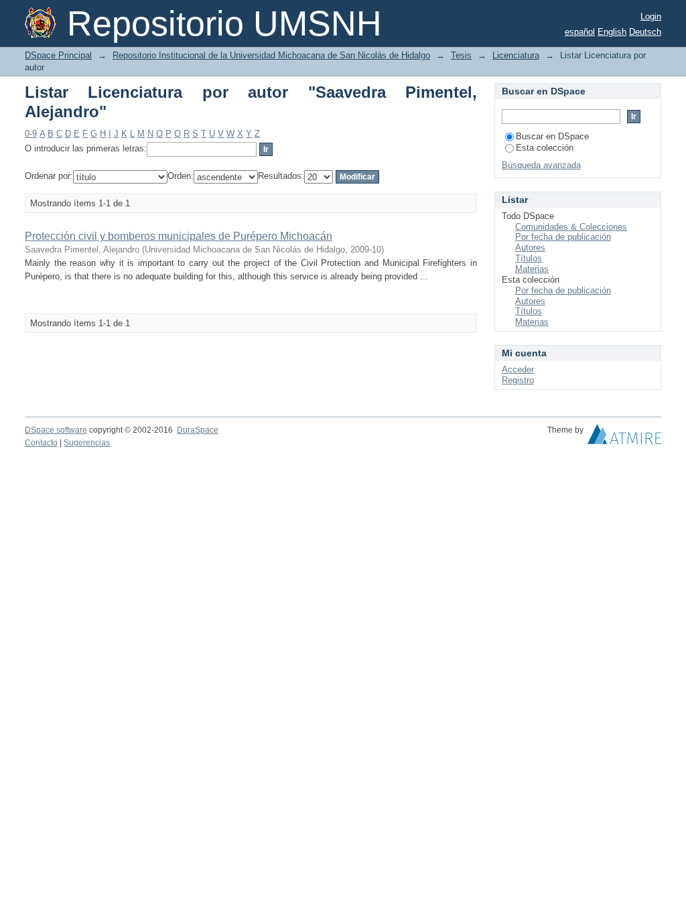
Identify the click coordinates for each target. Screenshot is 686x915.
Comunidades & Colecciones (571, 227)
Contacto (41, 442)
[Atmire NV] (624, 437)
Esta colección (544, 148)
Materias (532, 269)
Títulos (528, 258)
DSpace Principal (58, 55)
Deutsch (645, 32)
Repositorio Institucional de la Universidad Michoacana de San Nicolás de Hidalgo (271, 55)
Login (650, 16)
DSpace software (56, 430)
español (580, 32)
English (612, 32)
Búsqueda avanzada (541, 165)
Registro (518, 380)
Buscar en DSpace (552, 136)
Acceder (518, 369)
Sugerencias (87, 442)
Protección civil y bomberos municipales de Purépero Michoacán (178, 236)
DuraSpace (197, 430)
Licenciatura (515, 55)
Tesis (461, 55)
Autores (530, 247)
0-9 (31, 134)
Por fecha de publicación (563, 237)
